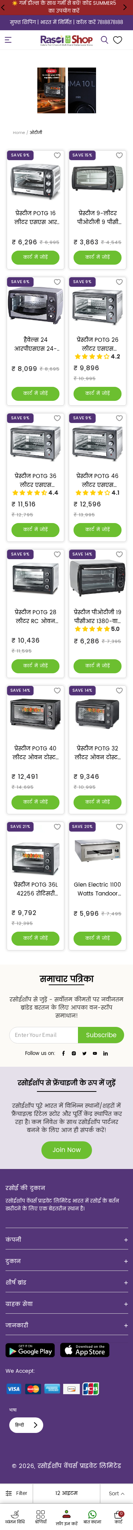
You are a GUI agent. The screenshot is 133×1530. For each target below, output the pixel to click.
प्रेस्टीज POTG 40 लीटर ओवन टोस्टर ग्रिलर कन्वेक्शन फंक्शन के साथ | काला (35, 753)
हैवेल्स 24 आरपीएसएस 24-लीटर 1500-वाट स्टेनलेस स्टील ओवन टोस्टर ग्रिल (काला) (35, 345)
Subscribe (101, 1035)
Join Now (66, 1150)
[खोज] (104, 40)
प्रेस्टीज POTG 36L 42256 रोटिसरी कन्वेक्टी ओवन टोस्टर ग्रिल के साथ (36, 889)
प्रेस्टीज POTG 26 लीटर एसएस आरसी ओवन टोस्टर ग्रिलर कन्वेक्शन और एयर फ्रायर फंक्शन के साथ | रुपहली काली (98, 345)
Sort (114, 1493)
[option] (51, 90)
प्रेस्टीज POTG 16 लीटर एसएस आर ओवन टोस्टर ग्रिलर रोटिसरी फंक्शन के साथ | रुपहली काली (36, 218)
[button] (8, 40)
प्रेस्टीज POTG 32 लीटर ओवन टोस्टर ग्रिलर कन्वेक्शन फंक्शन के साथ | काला (97, 753)
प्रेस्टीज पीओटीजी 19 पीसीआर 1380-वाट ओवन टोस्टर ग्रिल (98, 617)
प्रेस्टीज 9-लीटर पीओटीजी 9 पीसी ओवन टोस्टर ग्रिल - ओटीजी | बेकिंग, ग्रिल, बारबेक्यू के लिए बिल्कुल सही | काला (97, 218)
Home (19, 133)
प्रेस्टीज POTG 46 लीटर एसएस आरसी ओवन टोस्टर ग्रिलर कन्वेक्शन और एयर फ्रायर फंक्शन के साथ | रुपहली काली (98, 481)
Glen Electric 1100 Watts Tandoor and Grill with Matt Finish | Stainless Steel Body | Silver (97, 889)
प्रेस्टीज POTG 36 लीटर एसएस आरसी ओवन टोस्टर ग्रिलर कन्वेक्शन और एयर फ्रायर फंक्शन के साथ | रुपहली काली (35, 481)
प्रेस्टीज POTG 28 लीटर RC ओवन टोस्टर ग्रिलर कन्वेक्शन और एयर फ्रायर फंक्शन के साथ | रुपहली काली (35, 617)
